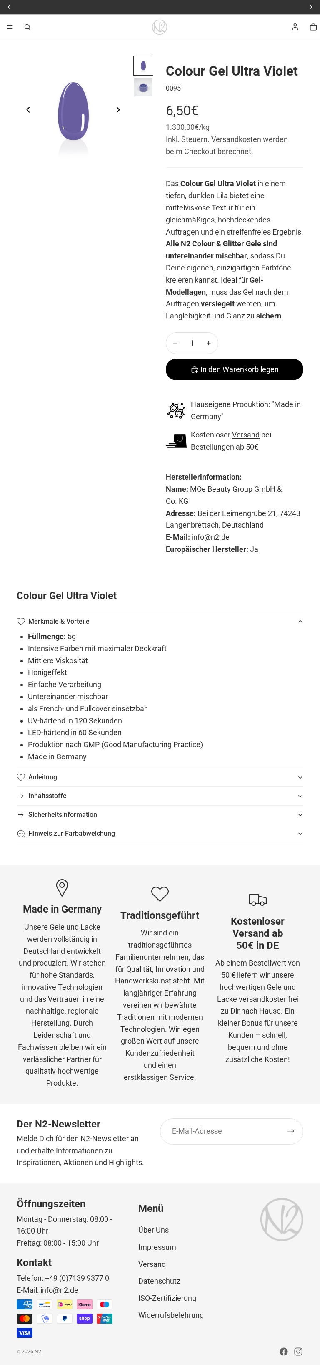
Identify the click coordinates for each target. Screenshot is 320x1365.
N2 (38, 1352)
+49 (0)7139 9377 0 (77, 1278)
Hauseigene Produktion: (230, 404)
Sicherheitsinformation (62, 815)
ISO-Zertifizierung (167, 1298)
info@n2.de (59, 1290)
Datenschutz (159, 1281)
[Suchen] (27, 27)
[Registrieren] (291, 1131)
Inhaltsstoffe (47, 796)
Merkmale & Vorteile (59, 621)
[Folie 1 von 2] (143, 65)
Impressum (157, 1247)
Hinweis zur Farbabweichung (71, 833)
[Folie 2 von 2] (143, 87)
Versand (246, 434)
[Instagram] (298, 1352)
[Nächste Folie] (120, 111)
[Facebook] (284, 1352)
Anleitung (42, 777)
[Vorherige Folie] (26, 111)
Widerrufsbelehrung (171, 1315)
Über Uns (153, 1230)
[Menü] (9, 27)
